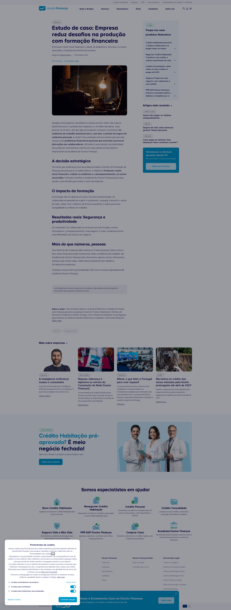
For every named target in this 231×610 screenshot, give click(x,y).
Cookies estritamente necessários (24, 582)
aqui (53, 554)
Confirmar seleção (68, 600)
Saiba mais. (61, 577)
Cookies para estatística (20, 587)
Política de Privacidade (49, 572)
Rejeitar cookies (14, 600)
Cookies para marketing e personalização (27, 591)
